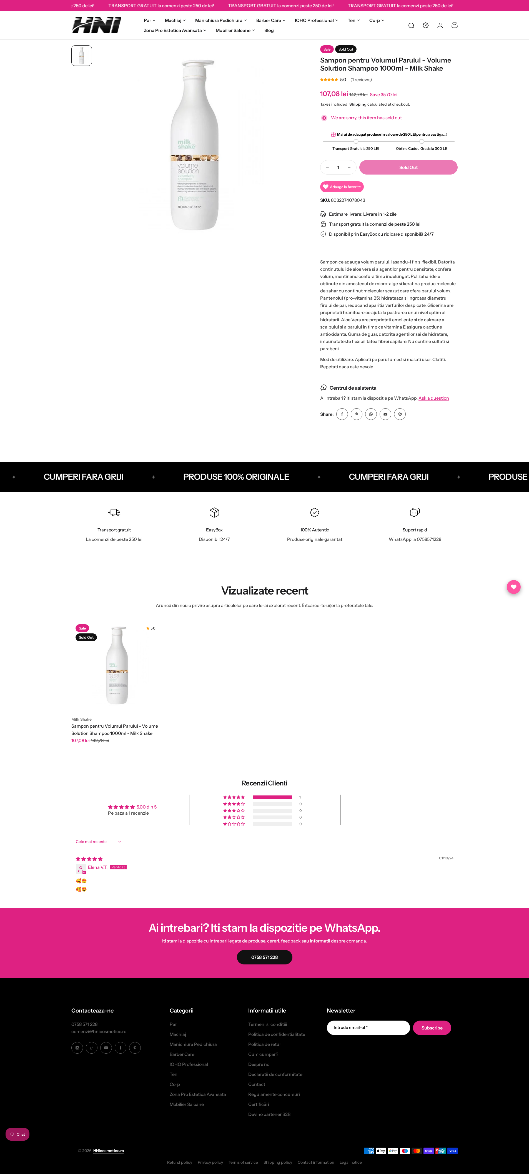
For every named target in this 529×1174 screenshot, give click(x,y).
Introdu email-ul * (351, 1027)
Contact (256, 1084)
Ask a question (433, 398)
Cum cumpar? (263, 1054)
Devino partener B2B (269, 1114)
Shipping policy (278, 1162)
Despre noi (259, 1064)
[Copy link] (400, 414)
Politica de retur (264, 1044)
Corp (374, 20)
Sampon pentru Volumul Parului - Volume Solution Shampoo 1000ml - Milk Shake (114, 729)
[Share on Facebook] (342, 414)
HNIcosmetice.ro (108, 1150)
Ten (351, 20)
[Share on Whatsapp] (371, 414)
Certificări (258, 1104)
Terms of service (243, 1162)
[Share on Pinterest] (356, 414)
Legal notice (351, 1162)
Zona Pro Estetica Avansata (173, 30)
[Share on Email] (385, 414)
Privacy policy (210, 1162)
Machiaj (173, 20)
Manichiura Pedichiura (218, 20)
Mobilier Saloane (233, 30)
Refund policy (179, 1162)
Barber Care (268, 20)
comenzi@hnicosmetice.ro (98, 1031)
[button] (234, 797)
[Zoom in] (194, 146)
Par (147, 20)
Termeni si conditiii (267, 1024)
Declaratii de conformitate (275, 1074)
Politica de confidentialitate (276, 1034)
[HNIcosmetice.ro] (96, 25)
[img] (89, 859)
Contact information (316, 1162)
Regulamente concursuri (274, 1094)
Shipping (358, 104)
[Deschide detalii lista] (514, 587)
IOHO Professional (314, 20)
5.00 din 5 (147, 807)
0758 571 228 (84, 1024)
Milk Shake (81, 719)
